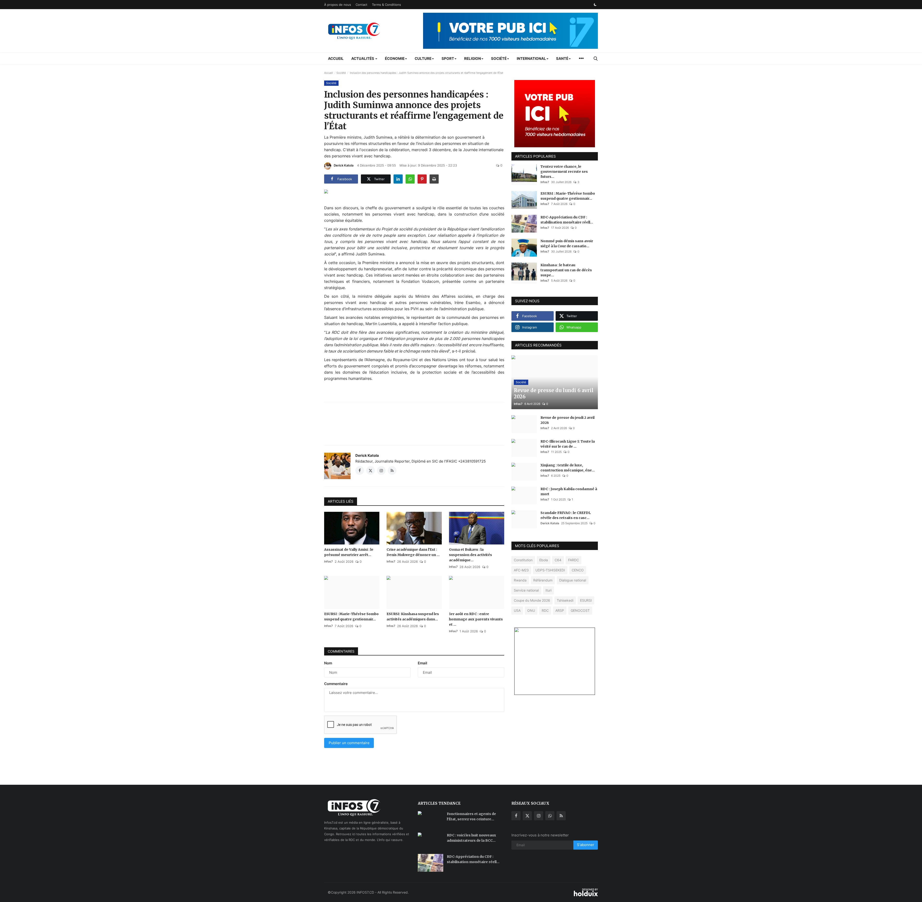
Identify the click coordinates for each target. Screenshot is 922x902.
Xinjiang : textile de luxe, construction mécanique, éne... (567, 467)
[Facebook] (516, 815)
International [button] (531, 58)
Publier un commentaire (349, 743)
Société (341, 72)
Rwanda (520, 580)
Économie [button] (395, 58)
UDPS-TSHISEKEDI (550, 570)
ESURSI (586, 600)
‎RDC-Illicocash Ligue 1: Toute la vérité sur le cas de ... (567, 444)
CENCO (578, 570)
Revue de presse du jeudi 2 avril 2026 (567, 420)
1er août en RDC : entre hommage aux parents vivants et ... (476, 619)
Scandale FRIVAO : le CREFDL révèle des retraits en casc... (565, 515)
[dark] (595, 4)
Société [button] (499, 58)
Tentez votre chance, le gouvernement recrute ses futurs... (564, 171)
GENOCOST (580, 610)
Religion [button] (472, 58)
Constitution (523, 560)
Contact (361, 4)
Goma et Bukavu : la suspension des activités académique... (470, 554)
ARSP (559, 610)
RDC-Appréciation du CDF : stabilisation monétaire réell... (566, 219)
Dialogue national (572, 580)
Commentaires (341, 651)
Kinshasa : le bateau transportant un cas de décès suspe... (566, 270)
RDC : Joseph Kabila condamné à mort (568, 491)
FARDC (573, 560)
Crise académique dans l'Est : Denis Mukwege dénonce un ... (413, 552)
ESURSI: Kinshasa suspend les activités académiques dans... (413, 616)
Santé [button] (562, 58)
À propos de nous (337, 4)
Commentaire (336, 683)
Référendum (542, 580)
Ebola (543, 560)
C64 (558, 560)
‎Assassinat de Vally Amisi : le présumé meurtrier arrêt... (348, 552)
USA (517, 610)
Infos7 (328, 561)
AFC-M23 (521, 570)
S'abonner (585, 844)
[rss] (561, 815)
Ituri (549, 590)
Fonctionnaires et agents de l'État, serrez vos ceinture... (471, 816)
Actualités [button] (363, 58)
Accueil (336, 58)
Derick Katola (343, 165)
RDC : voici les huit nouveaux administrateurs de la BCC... (471, 838)
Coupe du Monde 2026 (532, 600)
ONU (531, 610)
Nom (328, 663)
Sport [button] (448, 58)
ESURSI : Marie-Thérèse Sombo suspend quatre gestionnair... (351, 616)
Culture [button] (423, 58)
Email (422, 663)
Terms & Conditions (386, 4)
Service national (526, 590)
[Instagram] (538, 815)
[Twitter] (527, 815)
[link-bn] (510, 31)
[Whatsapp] (549, 815)
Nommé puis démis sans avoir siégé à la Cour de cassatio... (566, 243)
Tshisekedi (565, 600)
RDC (545, 610)
